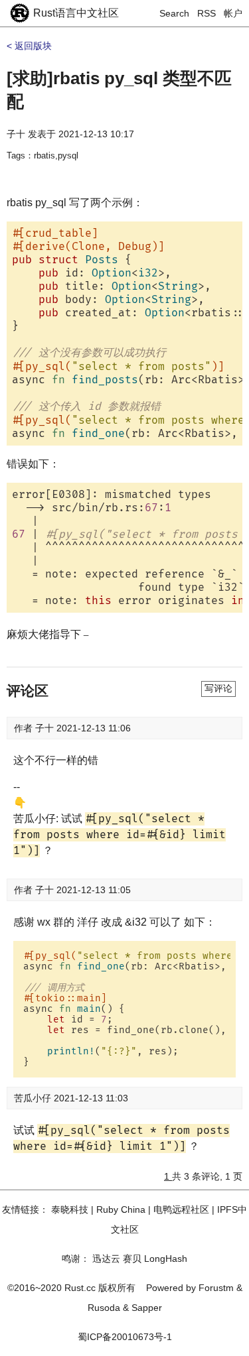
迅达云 (106, 1258)
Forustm (216, 1287)
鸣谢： (76, 1258)
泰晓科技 (69, 1209)
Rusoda (104, 1307)
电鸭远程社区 (181, 1209)
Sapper (146, 1307)
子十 (16, 134)
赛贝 (132, 1258)
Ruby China (120, 1209)
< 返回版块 (29, 45)
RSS (206, 13)
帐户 (233, 13)
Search (174, 13)
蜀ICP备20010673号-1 (125, 1336)
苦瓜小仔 (34, 1098)
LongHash (165, 1258)
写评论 (218, 688)
